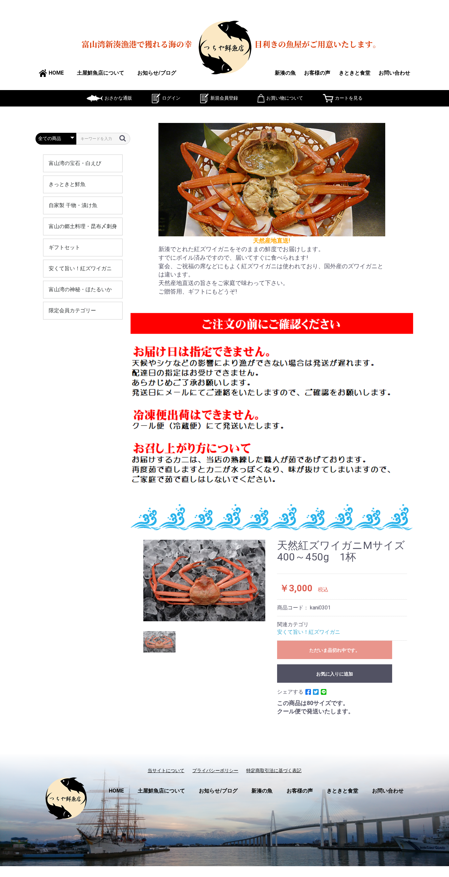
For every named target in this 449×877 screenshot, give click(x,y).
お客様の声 (317, 73)
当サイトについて (166, 770)
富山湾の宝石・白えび (75, 163)
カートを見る (349, 98)
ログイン (171, 98)
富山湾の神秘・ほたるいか (80, 289)
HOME (56, 73)
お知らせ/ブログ (156, 73)
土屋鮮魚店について (100, 73)
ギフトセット (64, 247)
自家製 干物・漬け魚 (73, 205)
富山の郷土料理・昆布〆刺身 (83, 226)
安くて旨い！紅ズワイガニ (80, 268)
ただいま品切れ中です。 (334, 650)
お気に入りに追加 (334, 673)
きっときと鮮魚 (67, 184)
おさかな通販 (118, 98)
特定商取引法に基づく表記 (273, 770)
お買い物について (284, 98)
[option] (204, 580)
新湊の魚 (285, 73)
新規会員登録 (224, 98)
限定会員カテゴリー (72, 310)
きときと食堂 (354, 73)
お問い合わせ (394, 73)
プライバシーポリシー (215, 770)
